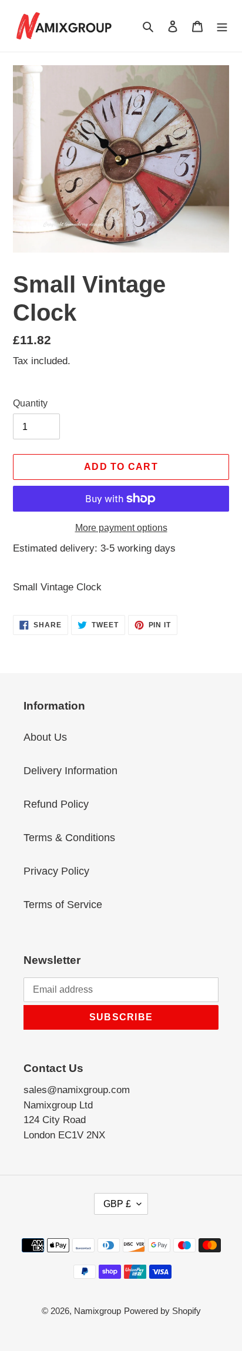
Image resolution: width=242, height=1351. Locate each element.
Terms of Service (62, 904)
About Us (45, 737)
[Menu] (222, 25)
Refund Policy (56, 804)
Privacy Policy (56, 871)
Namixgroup (97, 1311)
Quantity (30, 403)
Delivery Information (70, 771)
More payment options (121, 528)
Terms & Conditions (69, 837)
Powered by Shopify (162, 1311)
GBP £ (117, 1204)
